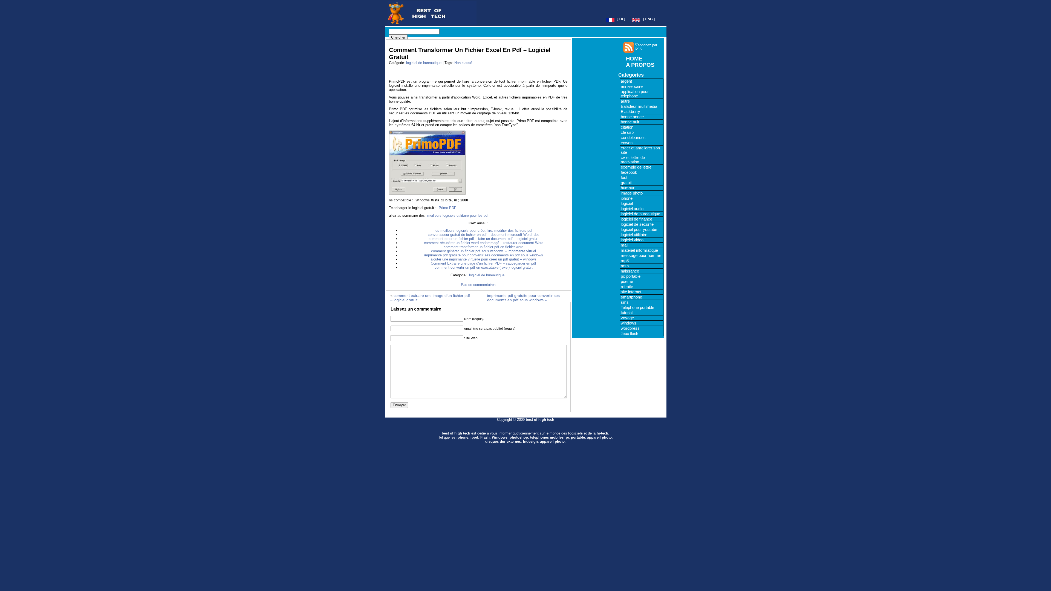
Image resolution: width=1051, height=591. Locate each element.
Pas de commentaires (478, 285)
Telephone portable (637, 307)
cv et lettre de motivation (633, 159)
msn (625, 266)
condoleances (633, 137)
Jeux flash (629, 333)
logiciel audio (632, 209)
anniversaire (632, 86)
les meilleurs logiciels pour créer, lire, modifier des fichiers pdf (483, 230)
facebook (629, 172)
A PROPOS (640, 65)
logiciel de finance (636, 219)
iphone (627, 198)
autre (625, 101)
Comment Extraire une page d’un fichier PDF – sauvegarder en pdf (483, 263)
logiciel (627, 203)
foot (624, 177)
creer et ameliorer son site (640, 150)
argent (626, 81)
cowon (627, 143)
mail (624, 245)
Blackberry (630, 111)
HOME (634, 59)
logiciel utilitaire (634, 235)
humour (627, 188)
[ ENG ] (649, 19)
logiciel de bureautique (423, 63)
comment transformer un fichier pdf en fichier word (483, 247)
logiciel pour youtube (639, 229)
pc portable (630, 276)
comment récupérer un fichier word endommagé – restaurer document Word (483, 243)
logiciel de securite (637, 224)
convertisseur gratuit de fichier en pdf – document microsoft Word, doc (483, 235)
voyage (627, 318)
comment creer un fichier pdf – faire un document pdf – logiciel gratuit (484, 239)
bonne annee (632, 117)
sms (625, 302)
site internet (631, 292)
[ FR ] (621, 19)
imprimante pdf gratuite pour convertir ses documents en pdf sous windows (483, 255)
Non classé (463, 63)
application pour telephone (635, 93)
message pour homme (641, 255)
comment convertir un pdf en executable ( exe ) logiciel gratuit (484, 267)
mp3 (625, 261)
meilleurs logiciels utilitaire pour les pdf (458, 215)
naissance (630, 271)
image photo (632, 193)
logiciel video (632, 240)
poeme (627, 281)
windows (628, 323)
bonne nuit (630, 122)
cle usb (627, 132)
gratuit (626, 183)
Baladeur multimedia (639, 106)
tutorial (627, 313)
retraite (627, 287)
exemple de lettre (636, 167)
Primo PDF (447, 208)
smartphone (631, 297)
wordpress (630, 328)
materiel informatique (639, 250)
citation (627, 127)
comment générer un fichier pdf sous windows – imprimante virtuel (483, 251)
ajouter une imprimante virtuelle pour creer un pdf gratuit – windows (483, 259)
